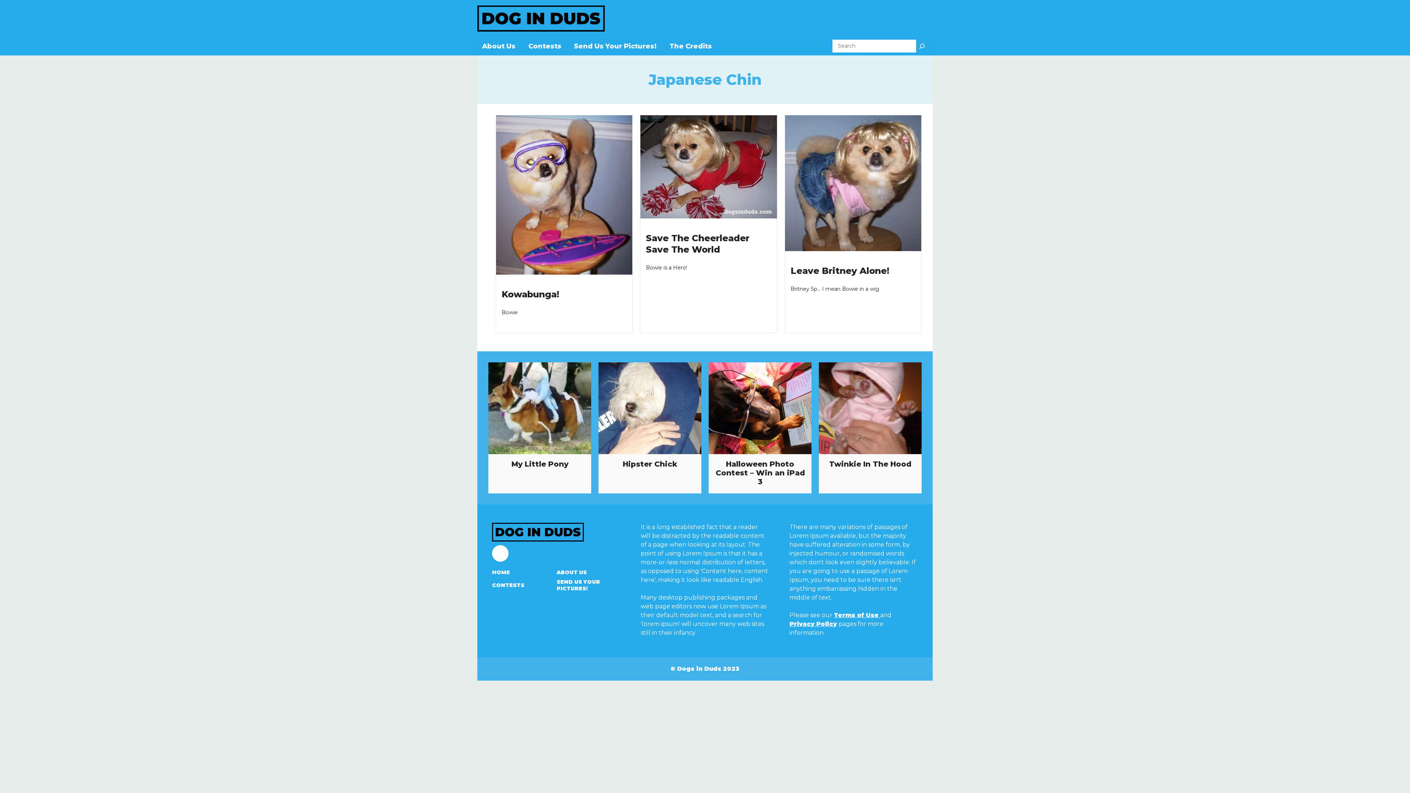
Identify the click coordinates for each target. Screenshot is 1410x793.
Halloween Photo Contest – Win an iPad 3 (760, 473)
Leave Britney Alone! (840, 270)
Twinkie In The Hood (870, 464)
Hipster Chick (650, 464)
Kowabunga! (530, 294)
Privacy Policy (813, 623)
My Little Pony (539, 464)
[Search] (922, 46)
